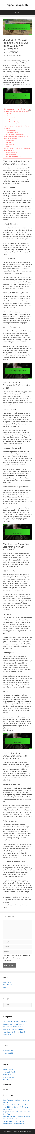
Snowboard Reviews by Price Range (17, 897)
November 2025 (8, 1050)
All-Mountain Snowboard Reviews (15, 1021)
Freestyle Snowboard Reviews (13, 1029)
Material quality (10, 140)
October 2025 (8, 1053)
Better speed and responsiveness (15, 134)
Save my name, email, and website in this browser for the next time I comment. (17, 958)
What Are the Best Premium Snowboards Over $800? (16, 113)
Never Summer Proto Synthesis (14, 122)
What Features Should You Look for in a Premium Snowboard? (15, 137)
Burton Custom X (10, 116)
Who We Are (7, 985)
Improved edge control (12, 132)
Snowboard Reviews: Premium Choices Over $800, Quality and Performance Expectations (16, 1107)
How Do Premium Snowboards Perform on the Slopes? (16, 127)
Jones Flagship (10, 120)
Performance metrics (11, 154)
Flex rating (8, 142)
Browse (5, 987)
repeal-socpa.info (18, 5)
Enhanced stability (11, 130)
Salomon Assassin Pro (12, 124)
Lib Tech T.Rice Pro (11, 118)
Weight (7, 146)
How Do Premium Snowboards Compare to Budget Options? (16, 149)
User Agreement (9, 1077)
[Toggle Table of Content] (29, 109)
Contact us (7, 982)
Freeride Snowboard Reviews (13, 1027)
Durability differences (11, 152)
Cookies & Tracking (9, 1072)
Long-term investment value (13, 156)
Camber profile (10, 144)
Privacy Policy (8, 1069)
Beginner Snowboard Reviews (13, 1024)
